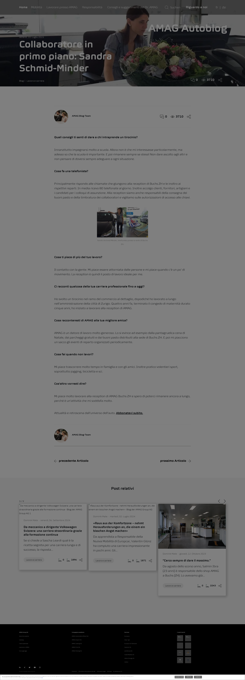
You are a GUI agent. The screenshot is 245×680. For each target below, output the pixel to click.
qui (42, 677)
